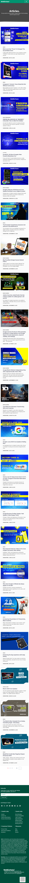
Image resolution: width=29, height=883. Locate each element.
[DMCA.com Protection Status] (22, 881)
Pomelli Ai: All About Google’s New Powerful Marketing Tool (12, 155)
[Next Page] (20, 768)
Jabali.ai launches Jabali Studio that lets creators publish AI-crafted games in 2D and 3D (13, 296)
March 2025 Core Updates (10, 688)
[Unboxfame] (5, 1)
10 (16, 768)
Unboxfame (5, 57)
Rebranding (7, 117)
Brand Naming (6, 187)
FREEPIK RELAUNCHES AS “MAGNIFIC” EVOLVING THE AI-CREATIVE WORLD (13, 120)
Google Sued (5, 686)
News (4, 47)
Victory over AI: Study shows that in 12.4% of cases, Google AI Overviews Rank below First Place (14, 478)
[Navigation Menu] (26, 1)
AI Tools (4, 152)
